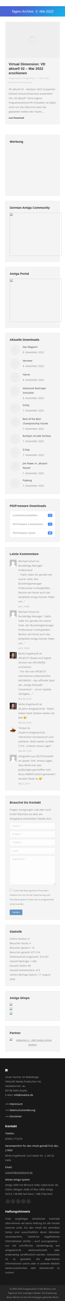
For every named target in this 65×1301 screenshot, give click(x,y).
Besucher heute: (19, 943)
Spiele (25, 760)
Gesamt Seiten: (19, 965)
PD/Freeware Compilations (32, 524)
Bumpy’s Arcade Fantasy (37, 435)
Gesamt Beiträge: (20, 961)
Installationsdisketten (32, 515)
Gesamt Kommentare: (23, 970)
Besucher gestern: (21, 947)
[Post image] (15, 350)
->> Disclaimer (13, 1116)
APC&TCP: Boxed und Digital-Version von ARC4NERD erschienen (35, 662)
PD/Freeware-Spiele (32, 532)
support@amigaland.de (19, 1172)
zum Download (16, 118)
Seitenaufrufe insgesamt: (25, 956)
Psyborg (27, 480)
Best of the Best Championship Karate (35, 421)
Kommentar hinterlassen (21, 82)
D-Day (26, 449)
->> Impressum (14, 1104)
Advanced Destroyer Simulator (34, 390)
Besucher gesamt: (20, 952)
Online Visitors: (19, 938)
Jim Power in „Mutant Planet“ (35, 466)
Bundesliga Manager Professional (30, 568)
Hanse (26, 374)
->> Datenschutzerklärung (20, 1110)
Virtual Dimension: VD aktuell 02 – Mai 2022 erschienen (27, 68)
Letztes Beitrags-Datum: (24, 974)
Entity (26, 405)
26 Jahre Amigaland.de (31, 708)
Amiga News (29, 78)
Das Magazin (30, 347)
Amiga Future (15, 78)
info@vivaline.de (23, 1095)
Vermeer (28, 360)
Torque (22, 728)
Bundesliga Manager (30, 616)
